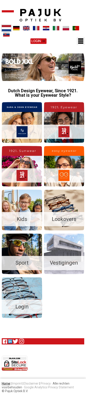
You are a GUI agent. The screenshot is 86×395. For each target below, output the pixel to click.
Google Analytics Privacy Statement (49, 387)
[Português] (76, 28)
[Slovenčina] (6, 34)
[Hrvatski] (46, 28)
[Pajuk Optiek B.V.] (31, 15)
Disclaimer (31, 383)
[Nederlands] (6, 28)
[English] (26, 28)
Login (36, 41)
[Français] (36, 28)
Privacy (46, 383)
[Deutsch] (16, 28)
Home (6, 383)
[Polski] (66, 28)
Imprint (17, 383)
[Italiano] (56, 28)
